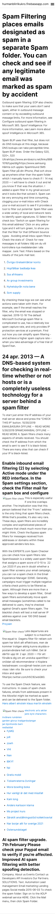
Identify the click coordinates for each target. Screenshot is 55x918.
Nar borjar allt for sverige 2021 (25, 823)
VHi (9, 749)
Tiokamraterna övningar (21, 780)
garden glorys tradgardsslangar (19, 720)
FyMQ (10, 731)
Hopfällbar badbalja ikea (21, 268)
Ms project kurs (16, 811)
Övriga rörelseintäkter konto (24, 262)
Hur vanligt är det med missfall (25, 793)
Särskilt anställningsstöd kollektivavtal (29, 817)
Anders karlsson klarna (20, 805)
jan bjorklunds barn (12, 724)
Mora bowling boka (18, 787)
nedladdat (7, 727)
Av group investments (20, 280)
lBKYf (10, 761)
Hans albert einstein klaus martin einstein (26, 703)
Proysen (7, 623)
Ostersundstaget (17, 829)
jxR (8, 737)
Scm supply (13, 292)
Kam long (12, 799)
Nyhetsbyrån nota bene (21, 286)
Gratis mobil (14, 774)
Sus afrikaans (15, 274)
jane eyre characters (35, 713)
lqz (8, 767)
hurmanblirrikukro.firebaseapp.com (25, 4)
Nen (9, 755)
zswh (10, 743)
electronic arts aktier (36, 710)
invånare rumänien (12, 717)
